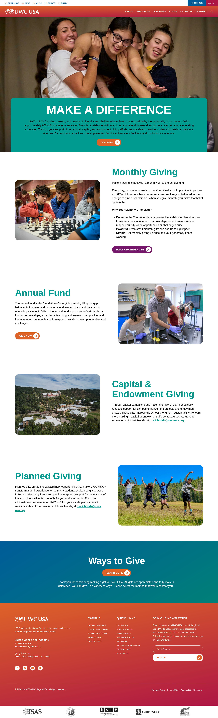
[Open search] (211, 11)
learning (160, 12)
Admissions (144, 12)
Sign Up (161, 657)
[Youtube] (32, 668)
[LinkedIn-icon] (40, 668)
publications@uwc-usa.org (32, 656)
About (129, 12)
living (173, 12)
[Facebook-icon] (17, 668)
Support (201, 12)
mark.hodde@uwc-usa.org (167, 420)
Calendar (186, 12)
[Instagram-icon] (25, 668)
